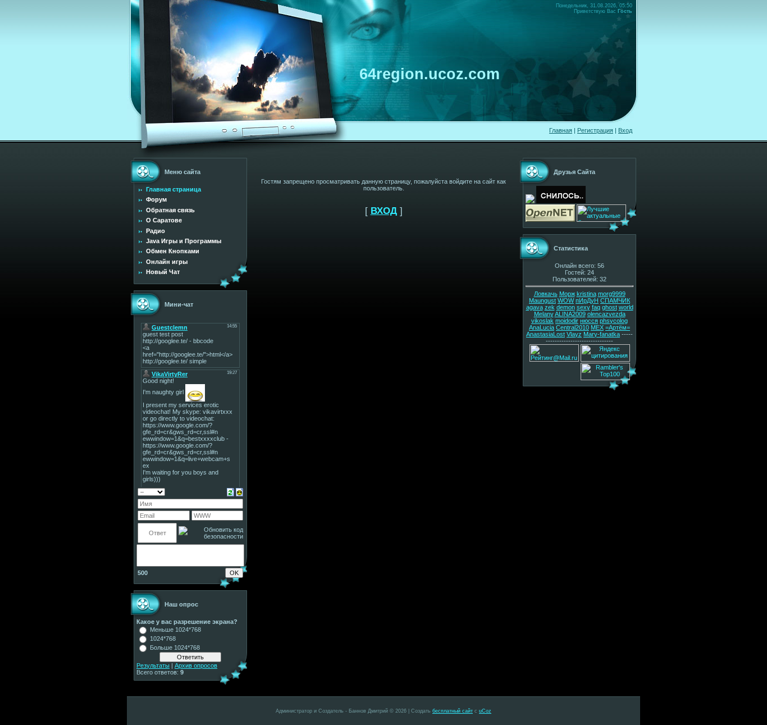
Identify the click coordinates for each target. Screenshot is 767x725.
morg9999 (612, 293)
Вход (625, 130)
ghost (609, 307)
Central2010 (572, 327)
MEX (597, 327)
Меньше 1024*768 (175, 629)
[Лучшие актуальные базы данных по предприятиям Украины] (601, 219)
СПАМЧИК (615, 300)
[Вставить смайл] (239, 491)
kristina (586, 293)
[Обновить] (230, 491)
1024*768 (163, 638)
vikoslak (542, 320)
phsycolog (614, 320)
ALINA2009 (570, 314)
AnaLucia (541, 327)
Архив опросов (196, 665)
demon (565, 307)
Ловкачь (546, 293)
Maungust (542, 300)
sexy (583, 307)
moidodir (566, 320)
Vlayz (574, 334)
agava (534, 307)
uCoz (485, 711)
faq (596, 307)
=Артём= (617, 327)
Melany (544, 314)
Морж (567, 293)
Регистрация (595, 130)
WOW (566, 300)
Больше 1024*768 (175, 647)
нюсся (589, 320)
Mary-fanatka (601, 334)
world (626, 307)
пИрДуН (587, 300)
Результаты (153, 665)
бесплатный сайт (452, 711)
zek (550, 307)
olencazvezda (606, 314)
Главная (560, 130)
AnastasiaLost (545, 334)
